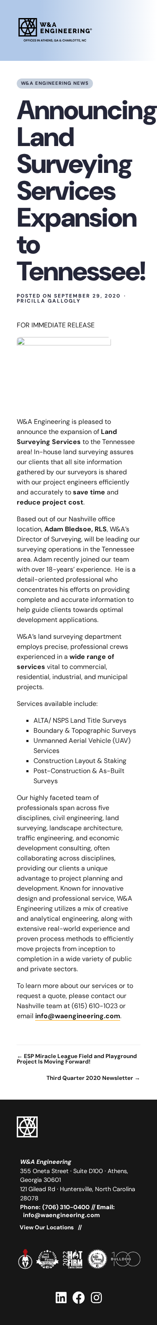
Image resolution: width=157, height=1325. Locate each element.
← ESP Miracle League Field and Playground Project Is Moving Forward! (77, 1059)
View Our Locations (47, 1228)
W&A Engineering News (55, 83)
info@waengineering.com (77, 1015)
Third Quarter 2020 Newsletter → (93, 1078)
